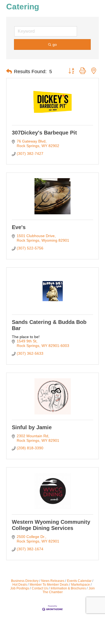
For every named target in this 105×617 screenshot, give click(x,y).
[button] (9, 71)
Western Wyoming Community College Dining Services (51, 525)
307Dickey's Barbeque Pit (44, 133)
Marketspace (80, 584)
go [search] (54, 44)
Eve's (19, 227)
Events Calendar (79, 581)
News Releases (52, 581)
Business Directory (24, 581)
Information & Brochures (68, 588)
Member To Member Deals (49, 584)
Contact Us (40, 588)
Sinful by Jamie (32, 427)
